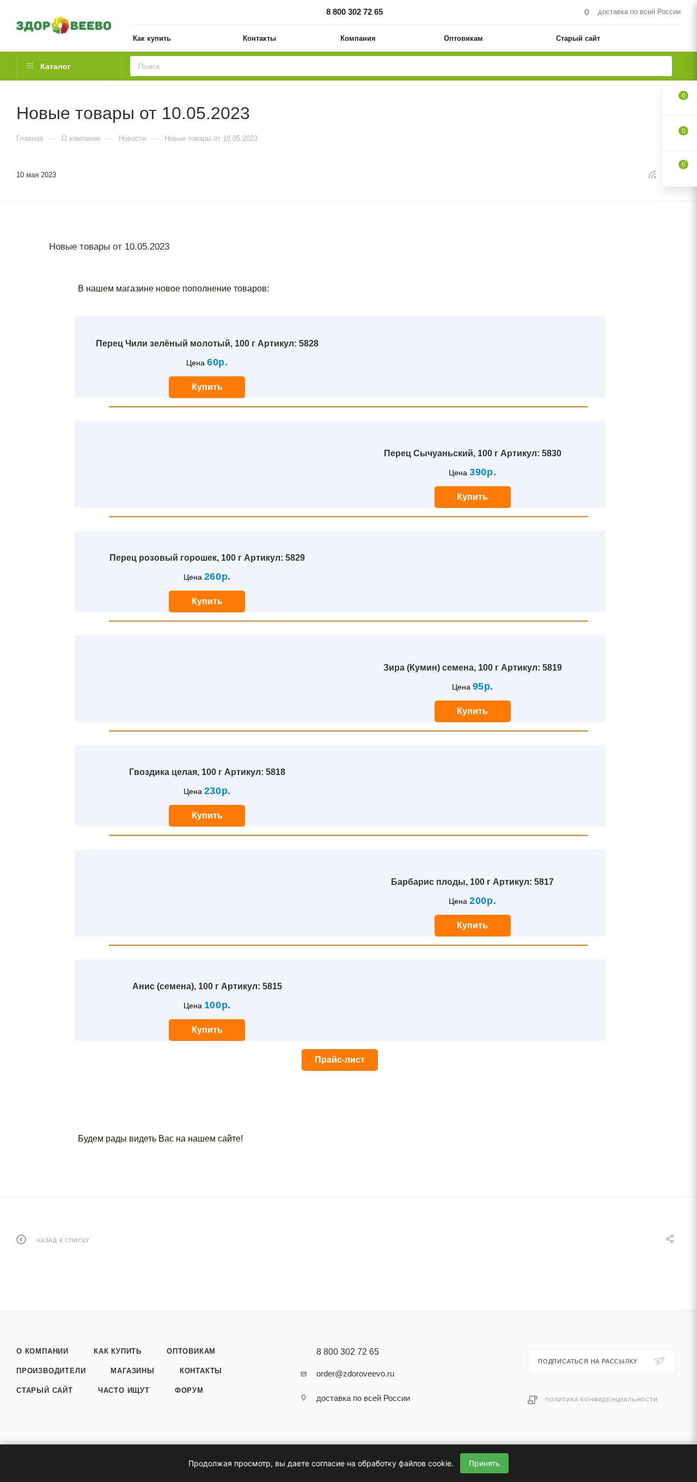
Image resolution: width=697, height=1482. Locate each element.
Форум (189, 1390)
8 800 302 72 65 (354, 11)
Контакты (201, 1371)
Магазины (132, 1371)
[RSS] (652, 174)
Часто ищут (124, 1390)
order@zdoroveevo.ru (355, 1373)
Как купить (118, 1351)
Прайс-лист (340, 1059)
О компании (42, 1351)
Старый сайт (44, 1390)
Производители (50, 1371)
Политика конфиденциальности (601, 1400)
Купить (207, 387)
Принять (484, 1463)
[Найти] (660, 66)
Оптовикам (191, 1351)
